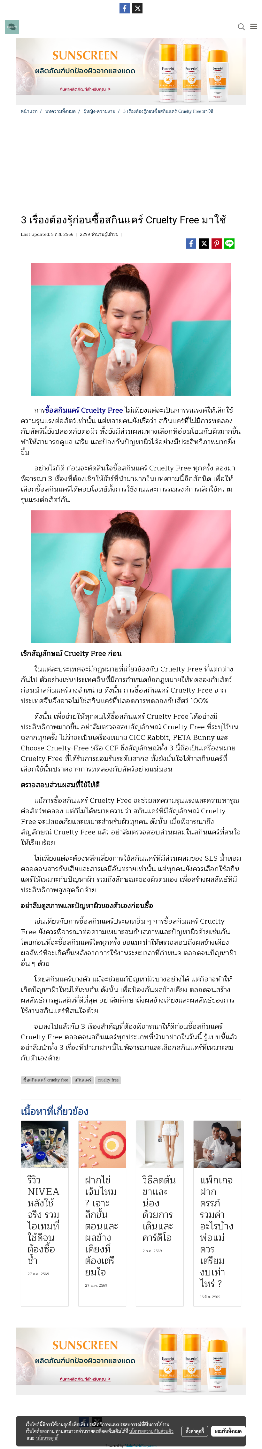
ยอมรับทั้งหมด (228, 1431)
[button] (239, 26)
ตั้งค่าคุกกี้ (195, 1431)
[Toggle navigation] (254, 27)
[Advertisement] (131, 162)
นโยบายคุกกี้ (47, 1438)
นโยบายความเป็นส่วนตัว (151, 1431)
